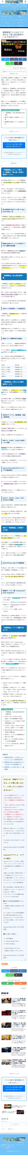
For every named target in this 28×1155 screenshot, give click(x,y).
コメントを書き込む (14, 1124)
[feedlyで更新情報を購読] (7, 983)
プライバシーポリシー (20, 1144)
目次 (12, 163)
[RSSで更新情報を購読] (20, 983)
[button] (18, 63)
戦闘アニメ (5, 964)
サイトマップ (7, 1142)
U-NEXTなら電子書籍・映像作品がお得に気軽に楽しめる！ (14, 145)
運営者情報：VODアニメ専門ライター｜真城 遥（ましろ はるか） (7, 1146)
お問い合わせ (21, 1142)
